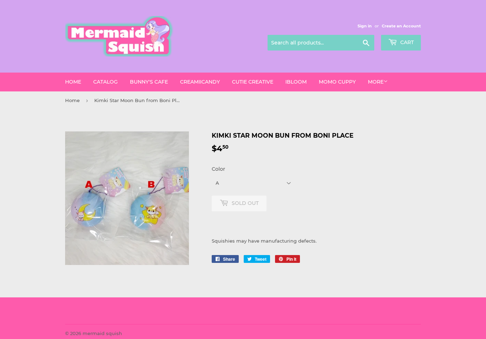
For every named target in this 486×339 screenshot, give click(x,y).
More (376, 82)
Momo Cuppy (337, 82)
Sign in (365, 25)
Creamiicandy (200, 82)
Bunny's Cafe (149, 82)
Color (218, 169)
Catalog (105, 82)
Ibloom (296, 82)
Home (73, 82)
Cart (406, 42)
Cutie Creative (252, 82)
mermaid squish (102, 333)
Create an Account (401, 25)
